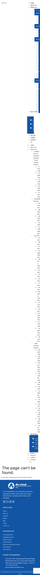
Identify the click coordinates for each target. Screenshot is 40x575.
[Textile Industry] (30, 125)
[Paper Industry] (30, 129)
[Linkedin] (10, 501)
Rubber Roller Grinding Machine (36, 155)
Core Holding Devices (36, 346)
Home (32, 145)
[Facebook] (4, 501)
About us (33, 147)
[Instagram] (7, 501)
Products (33, 149)
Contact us (33, 461)
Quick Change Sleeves (35, 162)
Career (32, 457)
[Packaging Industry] (30, 121)
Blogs (32, 453)
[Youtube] (13, 501)
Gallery (33, 455)
